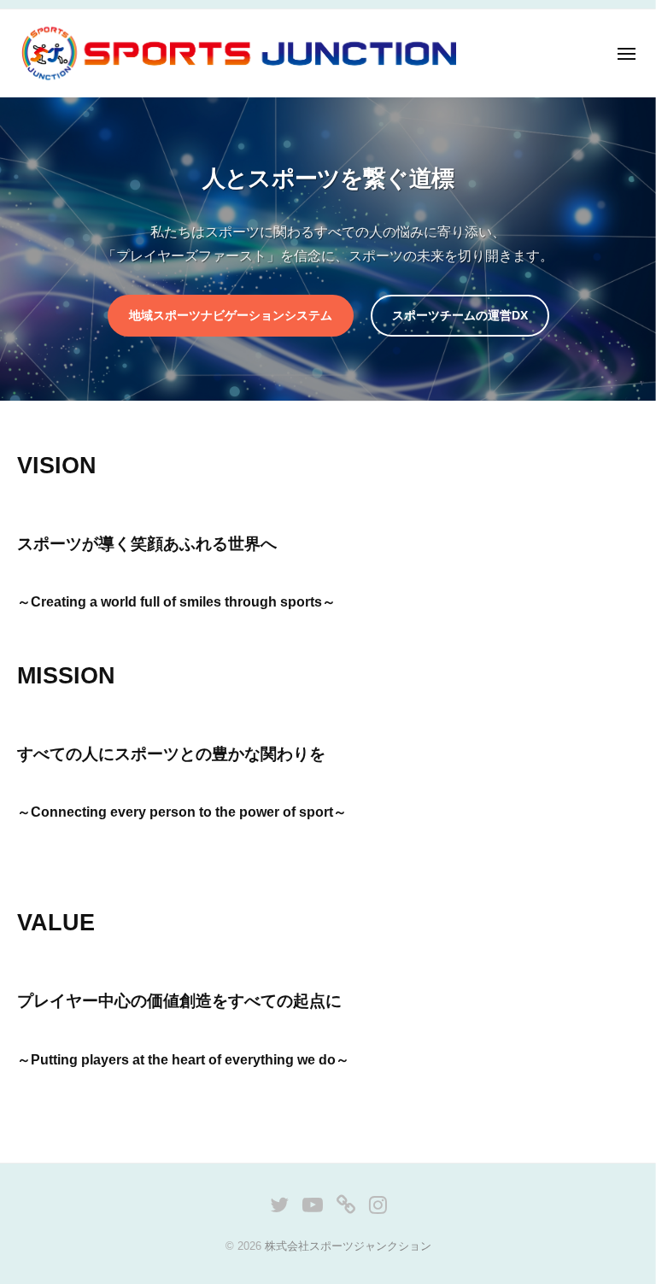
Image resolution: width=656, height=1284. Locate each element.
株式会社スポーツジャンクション (348, 1246)
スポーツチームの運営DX (460, 315)
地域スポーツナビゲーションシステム (230, 315)
